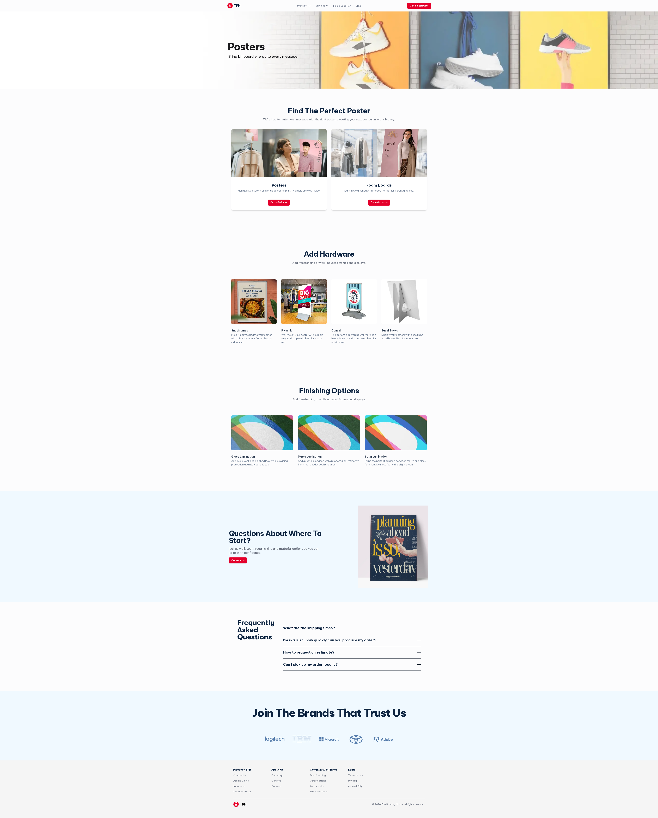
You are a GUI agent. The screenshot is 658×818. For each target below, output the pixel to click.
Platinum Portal (242, 791)
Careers (276, 786)
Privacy (352, 780)
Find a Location (342, 5)
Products (302, 5)
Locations (239, 786)
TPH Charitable (318, 791)
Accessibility (355, 786)
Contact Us (238, 560)
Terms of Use (355, 775)
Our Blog (276, 780)
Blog (358, 5)
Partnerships (317, 786)
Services (320, 5)
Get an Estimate (419, 5)
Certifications (318, 780)
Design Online (241, 780)
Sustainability (318, 775)
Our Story (277, 775)
